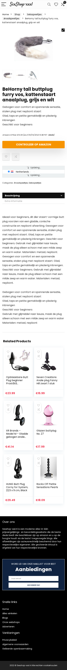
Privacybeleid (9, 639)
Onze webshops (11, 622)
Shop (17, 14)
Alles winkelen (9, 613)
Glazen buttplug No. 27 (46, 432)
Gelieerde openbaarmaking (17, 648)
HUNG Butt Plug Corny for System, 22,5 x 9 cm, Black (17, 487)
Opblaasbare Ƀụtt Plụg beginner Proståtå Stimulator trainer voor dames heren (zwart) (17, 385)
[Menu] (3, 4)
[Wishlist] (56, 4)
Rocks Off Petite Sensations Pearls (47, 485)
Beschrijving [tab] (12, 195)
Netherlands (22, 171)
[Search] (49, 4)
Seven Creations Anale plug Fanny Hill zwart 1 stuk (46, 380)
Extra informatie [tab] (13, 201)
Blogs (5, 617)
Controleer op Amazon (33, 144)
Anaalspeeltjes (11, 18)
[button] (63, 30)
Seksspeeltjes (34, 14)
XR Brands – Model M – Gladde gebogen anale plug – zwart (17, 435)
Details (51, 135)
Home (5, 14)
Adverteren (8, 626)
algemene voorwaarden (15, 644)
